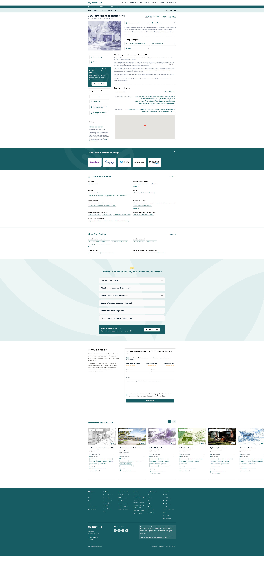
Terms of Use (161, 396)
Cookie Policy (172, 546)
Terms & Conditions (163, 546)
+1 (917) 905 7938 (92, 539)
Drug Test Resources (138, 513)
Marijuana (90, 503)
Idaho (149, 503)
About (89, 10)
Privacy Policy (153, 546)
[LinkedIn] (126, 530)
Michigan (150, 506)
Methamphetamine (92, 506)
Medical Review (166, 501)
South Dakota (151, 512)
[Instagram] (119, 530)
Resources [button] (123, 2)
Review (128, 377)
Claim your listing (167, 518)
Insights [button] (162, 2)
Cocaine (90, 501)
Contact (165, 506)
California (150, 498)
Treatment (103, 10)
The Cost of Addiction (123, 509)
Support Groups (107, 509)
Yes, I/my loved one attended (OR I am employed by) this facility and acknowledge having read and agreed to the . (150, 395)
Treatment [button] (153, 2)
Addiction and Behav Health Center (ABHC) (101, 448)
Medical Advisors (167, 503)
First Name (129, 369)
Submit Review (150, 400)
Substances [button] (133, 2)
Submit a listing (166, 515)
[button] (149, 17)
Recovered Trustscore (168, 509)
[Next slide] (174, 151)
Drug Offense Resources (139, 510)
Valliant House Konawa (186, 448)
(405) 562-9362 (153, 329)
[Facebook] (115, 530)
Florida (149, 501)
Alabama (150, 495)
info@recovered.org (93, 537)
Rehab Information (107, 506)
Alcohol (90, 495)
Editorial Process (167, 498)
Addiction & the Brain (123, 503)
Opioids (90, 498)
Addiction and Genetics (123, 506)
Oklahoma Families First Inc (248, 448)
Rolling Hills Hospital (155, 448)
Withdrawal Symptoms (123, 498)
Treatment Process (107, 495)
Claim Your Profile (99, 84)
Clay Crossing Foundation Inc (218, 448)
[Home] (88, 7)
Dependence (121, 501)
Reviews (110, 10)
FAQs (115, 10)
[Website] (99, 96)
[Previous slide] (170, 151)
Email (152, 369)
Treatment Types (107, 498)
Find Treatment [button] (170, 2)
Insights (165, 512)
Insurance (95, 10)
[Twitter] (122, 530)
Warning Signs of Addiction (124, 495)
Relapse (105, 512)
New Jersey (151, 509)
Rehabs (94, 6)
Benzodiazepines (92, 509)
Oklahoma (102, 6)
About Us (165, 495)
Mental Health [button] (143, 2)
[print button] (167, 10)
